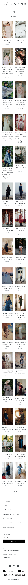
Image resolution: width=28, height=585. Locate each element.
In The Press (7, 510)
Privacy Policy (7, 518)
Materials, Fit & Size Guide (11, 514)
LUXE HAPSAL (16, 580)
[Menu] (25, 4)
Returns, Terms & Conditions (12, 523)
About (5, 505)
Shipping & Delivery (9, 527)
